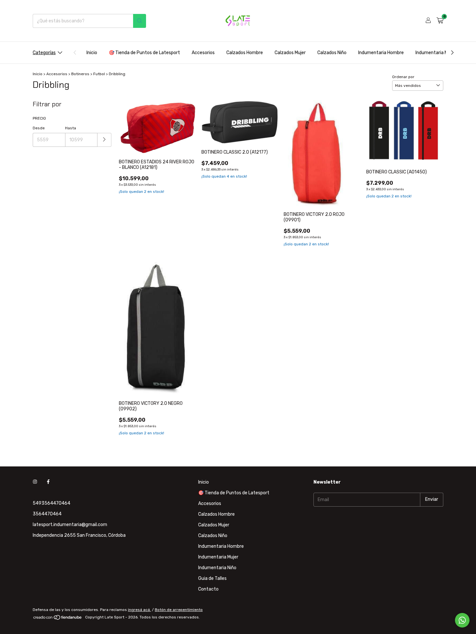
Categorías (44, 52)
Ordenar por (403, 77)
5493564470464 (51, 503)
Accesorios (203, 52)
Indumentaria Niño (217, 567)
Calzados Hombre (244, 52)
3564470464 (47, 514)
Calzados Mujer (290, 52)
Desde (39, 128)
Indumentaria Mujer (435, 52)
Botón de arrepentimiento (179, 609)
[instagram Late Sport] (35, 482)
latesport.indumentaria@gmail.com (70, 524)
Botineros (80, 74)
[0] (439, 21)
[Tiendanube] (58, 618)
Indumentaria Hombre (381, 52)
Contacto (208, 589)
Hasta (70, 128)
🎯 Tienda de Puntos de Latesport (144, 52)
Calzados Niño (331, 52)
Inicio (91, 52)
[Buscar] (139, 21)
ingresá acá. (139, 609)
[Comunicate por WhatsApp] (462, 620)
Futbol (99, 74)
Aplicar (104, 140)
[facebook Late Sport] (48, 482)
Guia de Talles (212, 578)
